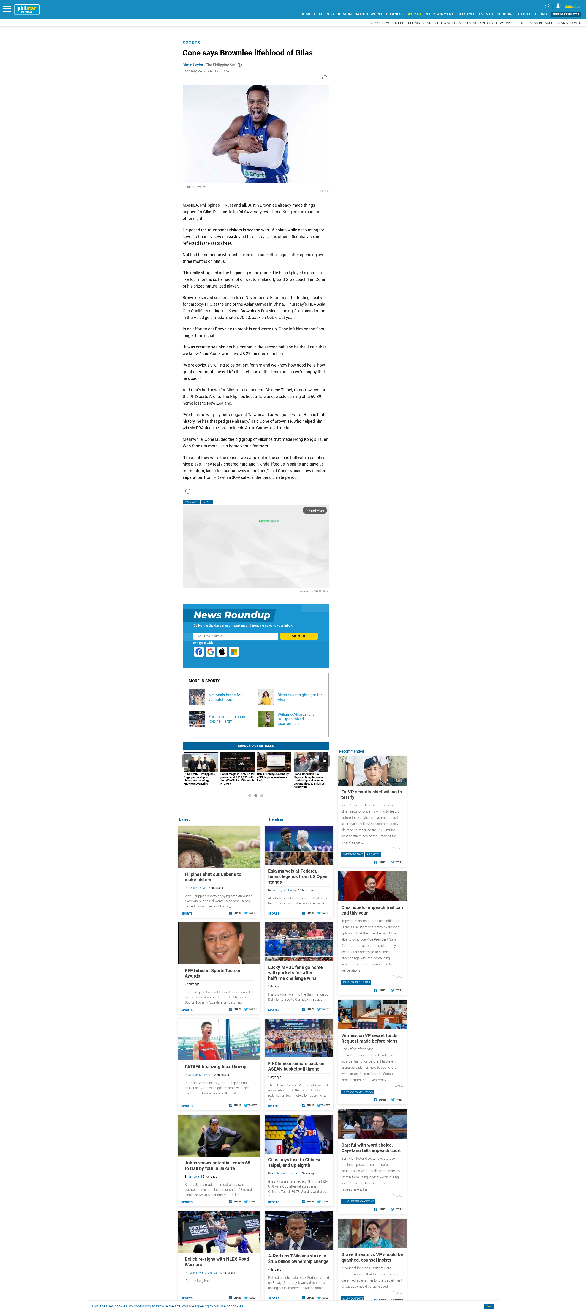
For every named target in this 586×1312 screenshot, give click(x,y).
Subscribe (572, 6)
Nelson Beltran (197, 888)
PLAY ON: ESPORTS (510, 23)
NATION (361, 14)
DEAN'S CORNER (569, 23)
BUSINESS (395, 14)
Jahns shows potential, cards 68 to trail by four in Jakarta (217, 1165)
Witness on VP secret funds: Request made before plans (370, 1038)
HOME (306, 14)
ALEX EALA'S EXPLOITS (476, 23)
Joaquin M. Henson (200, 1074)
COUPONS (505, 14)
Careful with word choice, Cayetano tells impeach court (371, 1147)
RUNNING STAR (419, 23)
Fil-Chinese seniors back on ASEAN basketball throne (296, 1066)
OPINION (344, 14)
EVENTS (486, 14)
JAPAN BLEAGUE (540, 23)
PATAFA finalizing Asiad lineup (215, 1066)
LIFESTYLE (465, 14)
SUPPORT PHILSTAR (566, 14)
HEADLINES (324, 14)
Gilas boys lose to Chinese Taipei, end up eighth (295, 1162)
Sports (191, 43)
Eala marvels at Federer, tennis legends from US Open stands (297, 876)
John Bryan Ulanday (284, 890)
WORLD (377, 14)
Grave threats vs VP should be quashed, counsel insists (372, 1257)
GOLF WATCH (445, 23)
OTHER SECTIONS (531, 14)
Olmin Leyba (193, 65)
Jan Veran (194, 1176)
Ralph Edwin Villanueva (286, 1173)
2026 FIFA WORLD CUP (387, 23)
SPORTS (414, 14)
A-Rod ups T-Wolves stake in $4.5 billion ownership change (298, 1258)
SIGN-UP (299, 636)
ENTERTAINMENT (438, 14)
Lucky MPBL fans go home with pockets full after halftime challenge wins (295, 972)
